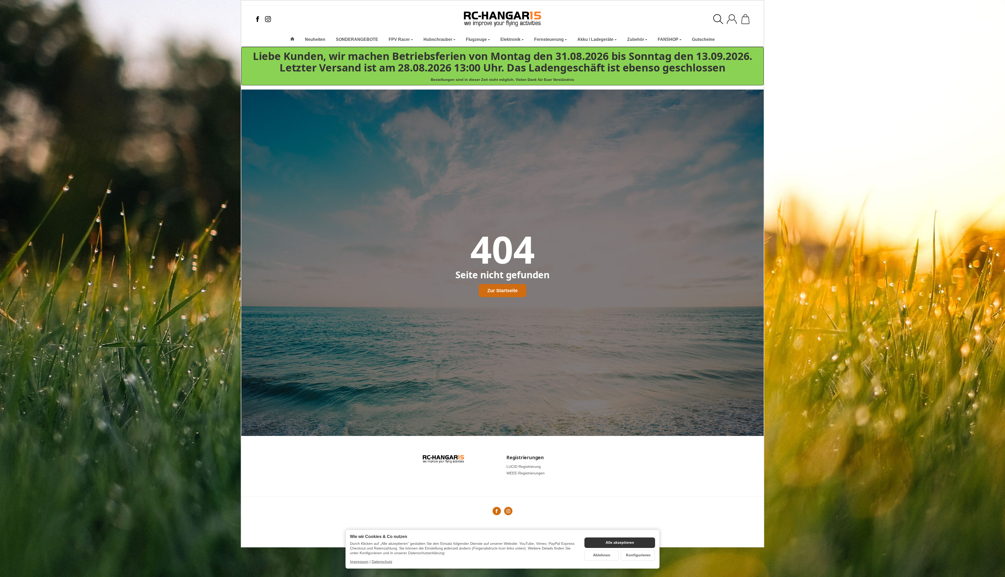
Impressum (359, 562)
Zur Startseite (502, 290)
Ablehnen (601, 555)
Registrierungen (525, 457)
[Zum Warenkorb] (745, 19)
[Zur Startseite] (502, 19)
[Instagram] (268, 19)
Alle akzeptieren (620, 543)
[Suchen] (718, 19)
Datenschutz (382, 562)
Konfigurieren (638, 555)
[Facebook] (257, 19)
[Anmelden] (732, 19)
